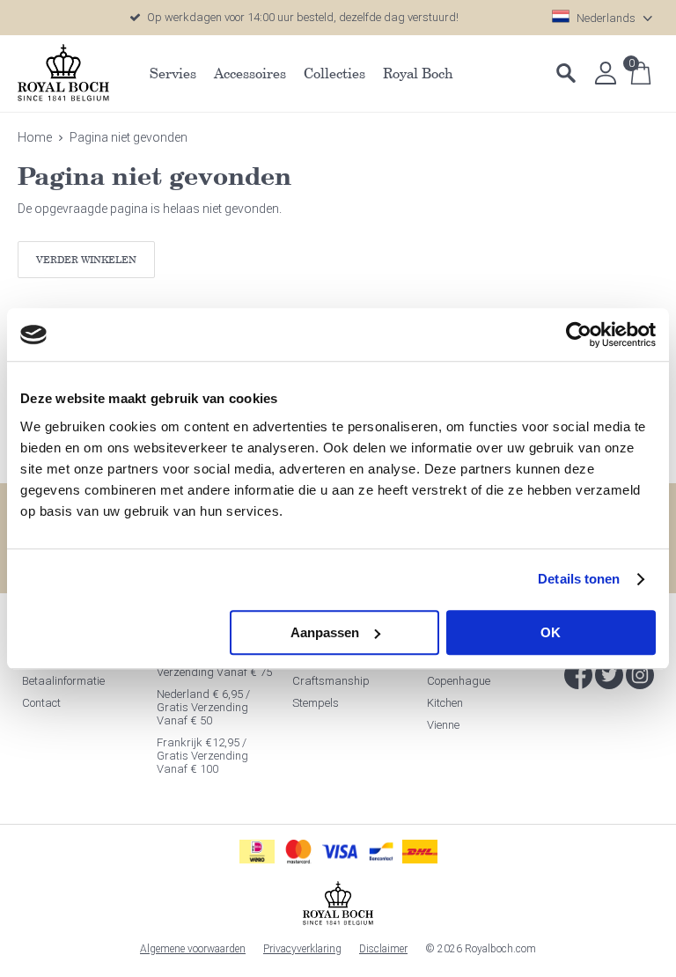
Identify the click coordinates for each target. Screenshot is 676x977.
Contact (41, 702)
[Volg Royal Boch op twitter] (609, 675)
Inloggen (605, 73)
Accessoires (250, 73)
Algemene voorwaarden (193, 949)
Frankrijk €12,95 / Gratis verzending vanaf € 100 (202, 755)
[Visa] (339, 851)
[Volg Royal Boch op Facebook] (578, 675)
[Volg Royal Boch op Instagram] (640, 675)
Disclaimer (383, 949)
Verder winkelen (86, 259)
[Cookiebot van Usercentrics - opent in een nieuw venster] (579, 334)
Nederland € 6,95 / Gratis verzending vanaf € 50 (203, 707)
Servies (173, 73)
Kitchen (445, 702)
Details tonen (579, 578)
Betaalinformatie (63, 680)
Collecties (334, 73)
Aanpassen (324, 632)
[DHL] (419, 851)
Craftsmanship (331, 680)
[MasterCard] (298, 851)
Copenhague (458, 680)
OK (550, 632)
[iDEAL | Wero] (257, 851)
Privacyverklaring (302, 949)
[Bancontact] (381, 851)
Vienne (443, 724)
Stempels (315, 702)
